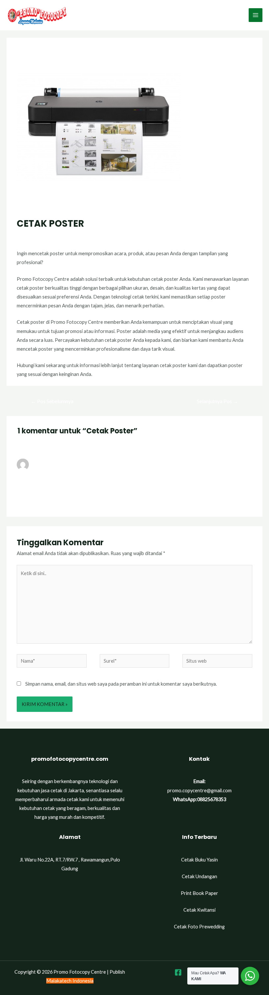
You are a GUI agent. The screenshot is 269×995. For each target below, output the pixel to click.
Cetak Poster (60, 236)
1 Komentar (29, 236)
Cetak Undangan (199, 876)
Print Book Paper (199, 893)
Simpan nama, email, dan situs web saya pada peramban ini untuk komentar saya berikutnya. (121, 684)
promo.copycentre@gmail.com (199, 790)
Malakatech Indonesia (69, 981)
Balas (246, 500)
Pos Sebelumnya (52, 401)
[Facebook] (178, 972)
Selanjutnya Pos (217, 401)
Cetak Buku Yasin (199, 859)
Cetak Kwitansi (199, 910)
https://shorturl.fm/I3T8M (44, 483)
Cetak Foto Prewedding (199, 926)
